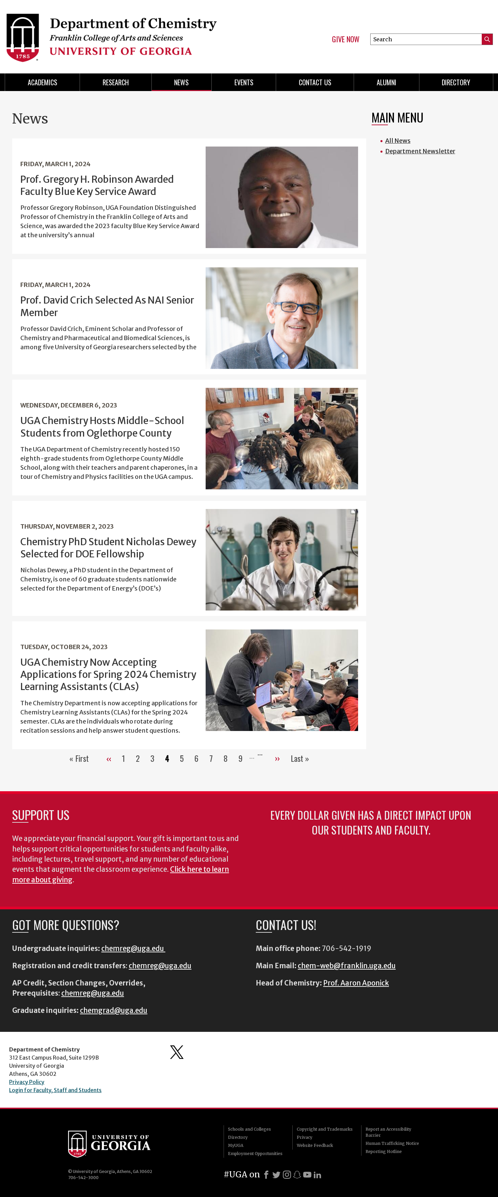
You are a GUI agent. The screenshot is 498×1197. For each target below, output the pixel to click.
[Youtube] (307, 1175)
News (181, 82)
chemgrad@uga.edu (113, 1010)
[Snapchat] (297, 1175)
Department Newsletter (420, 151)
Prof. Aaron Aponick (356, 983)
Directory (456, 82)
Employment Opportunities (255, 1153)
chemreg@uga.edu (133, 948)
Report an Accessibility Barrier (388, 1132)
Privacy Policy (26, 1082)
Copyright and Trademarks (325, 1129)
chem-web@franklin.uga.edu (347, 965)
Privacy (304, 1137)
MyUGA (235, 1145)
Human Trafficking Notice (392, 1143)
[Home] (123, 34)
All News (398, 141)
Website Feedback (315, 1145)
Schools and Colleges (249, 1129)
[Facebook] (266, 1175)
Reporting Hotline (384, 1151)
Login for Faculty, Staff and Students (55, 1090)
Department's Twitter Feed (177, 1052)
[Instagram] (287, 1175)
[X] (276, 1175)
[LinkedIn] (317, 1175)
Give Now (345, 39)
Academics (42, 82)
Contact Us (315, 82)
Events (243, 82)
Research (116, 82)
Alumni (386, 82)
